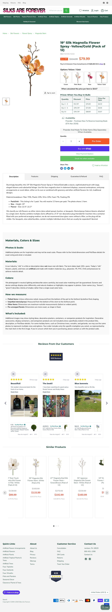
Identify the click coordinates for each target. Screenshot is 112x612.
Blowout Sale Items (83, 22)
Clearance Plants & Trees (12, 583)
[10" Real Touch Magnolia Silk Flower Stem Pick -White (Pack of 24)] (12, 466)
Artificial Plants (8, 554)
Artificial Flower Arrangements (14, 548)
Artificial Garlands (66, 17)
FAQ (19, 3)
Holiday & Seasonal (29, 22)
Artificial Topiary (54, 17)
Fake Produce (104, 17)
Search (5, 600)
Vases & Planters (92, 17)
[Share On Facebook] (61, 168)
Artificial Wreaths (79, 17)
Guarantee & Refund (79, 176)
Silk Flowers (7, 17)
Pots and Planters (9, 576)
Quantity (63, 136)
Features (34, 176)
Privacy (32, 554)
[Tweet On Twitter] (65, 168)
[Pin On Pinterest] (72, 168)
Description (13, 176)
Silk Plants (16, 17)
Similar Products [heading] (56, 447)
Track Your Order (63, 564)
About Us (33, 548)
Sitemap (33, 561)
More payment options (84, 154)
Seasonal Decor (8, 579)
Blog (24, 3)
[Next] (106, 403)
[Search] (66, 10)
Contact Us (88, 554)
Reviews (33, 558)
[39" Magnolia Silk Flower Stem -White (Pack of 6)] (36, 466)
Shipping (5, 3)
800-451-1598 (89, 551)
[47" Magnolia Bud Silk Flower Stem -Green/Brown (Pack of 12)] (59, 466)
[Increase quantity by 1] (79, 141)
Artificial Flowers (9, 551)
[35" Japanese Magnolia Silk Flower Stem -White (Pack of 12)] (82, 466)
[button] (17, 406)
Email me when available (84, 158)
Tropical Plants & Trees (29, 17)
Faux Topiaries (8, 567)
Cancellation (61, 548)
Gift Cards (60, 554)
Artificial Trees (42, 17)
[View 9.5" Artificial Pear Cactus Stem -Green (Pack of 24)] (65, 427)
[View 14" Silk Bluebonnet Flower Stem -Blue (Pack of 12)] (97, 427)
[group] (12, 487)
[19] (6, 101)
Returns (13, 3)
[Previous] (5, 403)
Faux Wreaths (8, 573)
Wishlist (85, 10)
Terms (32, 564)
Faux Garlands (8, 570)
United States (98, 592)
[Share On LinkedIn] (68, 168)
